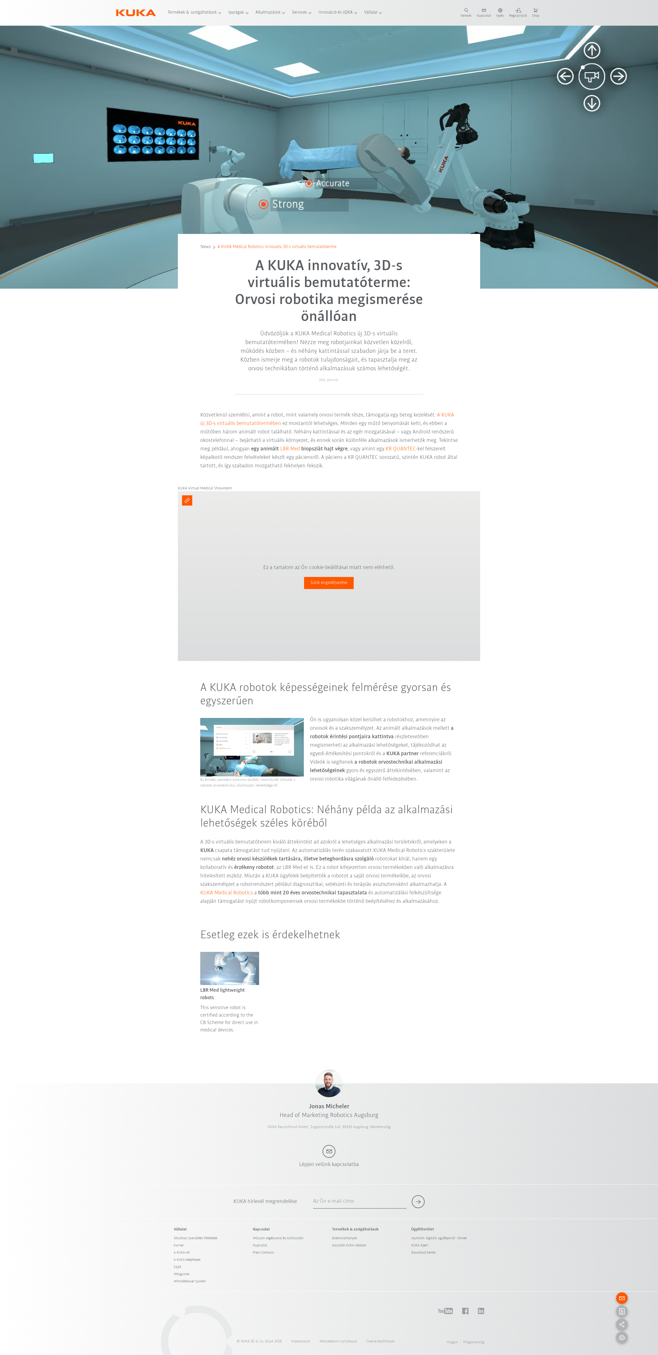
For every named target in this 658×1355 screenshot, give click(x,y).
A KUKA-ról (182, 1253)
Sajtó (177, 1267)
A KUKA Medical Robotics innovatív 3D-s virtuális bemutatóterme (276, 247)
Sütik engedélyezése (328, 583)
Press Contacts (263, 1253)
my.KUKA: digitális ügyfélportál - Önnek (439, 1238)
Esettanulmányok (344, 1238)
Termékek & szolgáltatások (192, 12)
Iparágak (236, 12)
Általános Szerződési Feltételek (196, 1238)
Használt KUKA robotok (349, 1245)
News (205, 247)
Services (299, 12)
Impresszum (300, 1341)
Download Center (423, 1253)
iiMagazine (181, 1274)
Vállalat (370, 12)
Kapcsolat (260, 1245)
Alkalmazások (267, 12)
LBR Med (290, 449)
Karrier (179, 1245)
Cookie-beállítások (380, 1341)
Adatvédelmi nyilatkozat (338, 1341)
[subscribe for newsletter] (418, 1201)
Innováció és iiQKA (335, 12)
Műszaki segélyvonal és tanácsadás (278, 1238)
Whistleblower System (190, 1281)
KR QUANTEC (401, 449)
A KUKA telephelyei (187, 1260)
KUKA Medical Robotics (226, 893)
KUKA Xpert (419, 1245)
